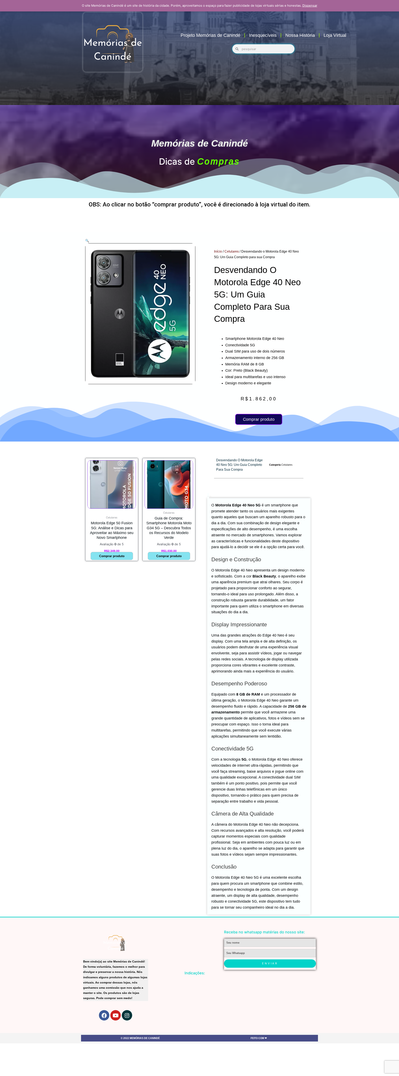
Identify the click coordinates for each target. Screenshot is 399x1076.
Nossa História (300, 35)
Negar (343, 1066)
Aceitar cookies (310, 1066)
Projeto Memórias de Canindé (210, 35)
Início (218, 251)
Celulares (231, 251)
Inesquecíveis (263, 35)
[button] (390, 1046)
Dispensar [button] (309, 5)
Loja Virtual (335, 35)
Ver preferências (377, 1066)
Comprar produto (259, 419)
